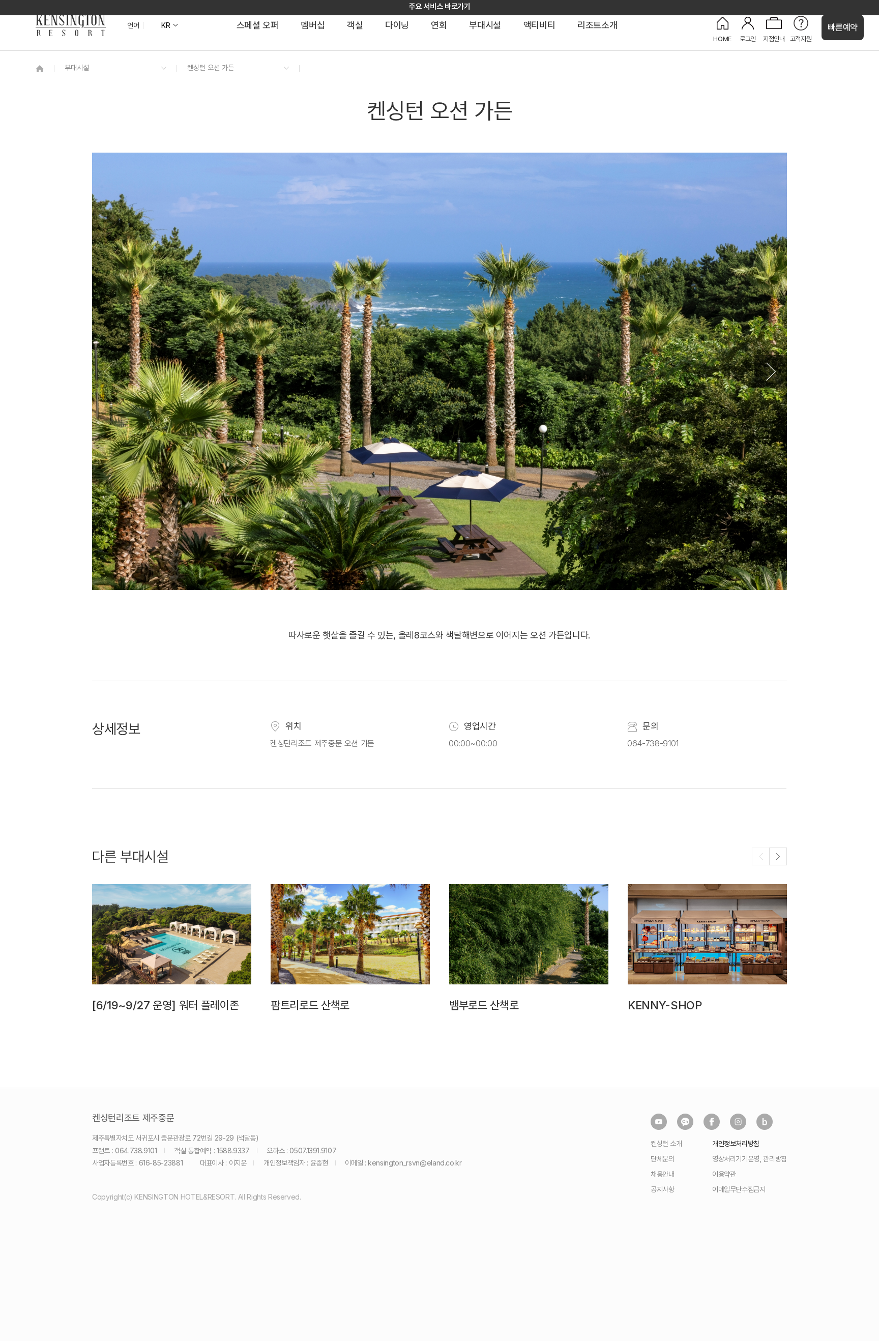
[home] (40, 68)
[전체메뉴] (861, 53)
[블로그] (764, 1122)
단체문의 (663, 1158)
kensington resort (71, 25)
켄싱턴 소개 (666, 1143)
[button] (770, 371)
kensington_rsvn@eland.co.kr (415, 1162)
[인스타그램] (738, 1122)
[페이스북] (712, 1122)
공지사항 (663, 1189)
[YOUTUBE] (659, 1122)
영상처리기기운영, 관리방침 (749, 1158)
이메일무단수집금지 (739, 1189)
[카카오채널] (685, 1122)
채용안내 (663, 1174)
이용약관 (724, 1174)
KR (165, 25)
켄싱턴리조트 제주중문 (133, 1118)
